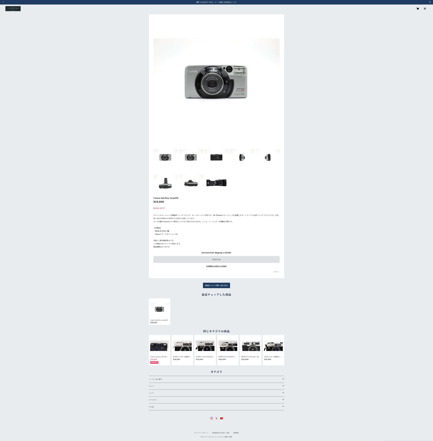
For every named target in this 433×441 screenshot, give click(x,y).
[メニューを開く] (425, 8)
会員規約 (236, 433)
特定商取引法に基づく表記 (221, 433)
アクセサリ (153, 400)
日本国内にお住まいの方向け (216, 266)
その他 (151, 407)
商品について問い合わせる (216, 285)
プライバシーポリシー (201, 433)
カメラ (151, 386)
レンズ (151, 393)
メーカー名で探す (155, 379)
